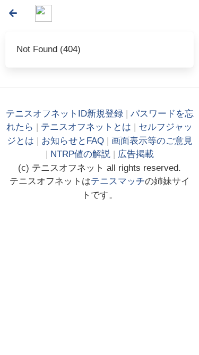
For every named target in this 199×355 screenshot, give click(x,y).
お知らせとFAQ (72, 141)
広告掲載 (136, 154)
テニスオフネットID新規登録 (64, 114)
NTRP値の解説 (80, 154)
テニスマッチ (118, 181)
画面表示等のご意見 (152, 141)
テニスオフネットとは (86, 127)
